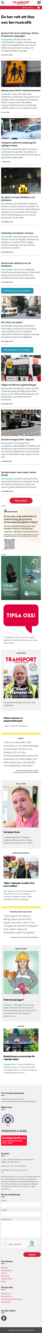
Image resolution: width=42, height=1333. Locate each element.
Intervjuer (5, 1276)
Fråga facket (6, 1279)
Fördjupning (6, 1270)
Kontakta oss (6, 1296)
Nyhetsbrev (6, 1302)
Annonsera (5, 1293)
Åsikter (4, 1273)
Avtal (3, 1281)
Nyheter (4, 1267)
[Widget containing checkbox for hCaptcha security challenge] (18, 1244)
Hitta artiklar (27, 8)
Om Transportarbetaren (11, 1299)
